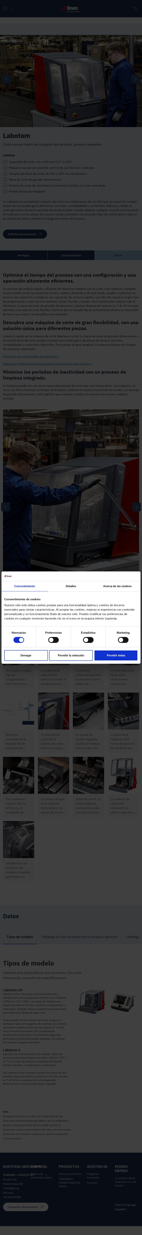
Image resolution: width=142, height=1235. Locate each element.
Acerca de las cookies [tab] (117, 586)
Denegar (26, 655)
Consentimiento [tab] (24, 586)
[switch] (53, 640)
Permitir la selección (71, 655)
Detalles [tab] (71, 586)
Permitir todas (116, 655)
